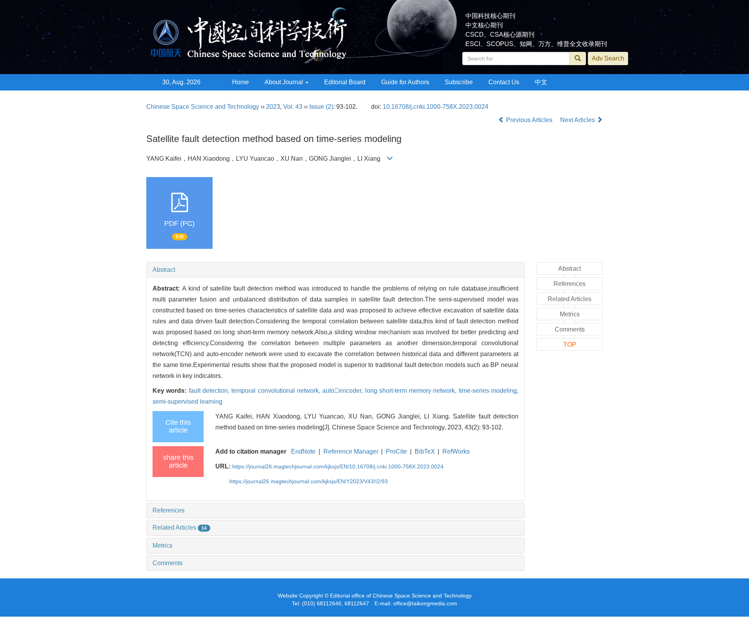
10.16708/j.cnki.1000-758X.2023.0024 (435, 106)
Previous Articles (529, 120)
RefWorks (456, 451)
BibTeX (425, 451)
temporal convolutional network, (276, 390)
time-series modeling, (488, 390)
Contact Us (503, 82)
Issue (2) (321, 106)
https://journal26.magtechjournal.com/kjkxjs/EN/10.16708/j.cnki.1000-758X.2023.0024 (338, 466)
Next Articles (578, 120)
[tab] (335, 269)
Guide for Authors (405, 82)
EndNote (303, 451)
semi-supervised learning (187, 401)
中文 (541, 82)
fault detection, (210, 390)
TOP (569, 344)
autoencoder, (343, 390)
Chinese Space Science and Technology (202, 106)
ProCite (396, 451)
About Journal (284, 82)
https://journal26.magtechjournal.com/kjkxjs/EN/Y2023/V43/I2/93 (308, 481)
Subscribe (459, 82)
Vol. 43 (292, 106)
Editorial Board (345, 82)
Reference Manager (350, 451)
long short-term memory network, (412, 390)
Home (240, 82)
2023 (273, 106)
